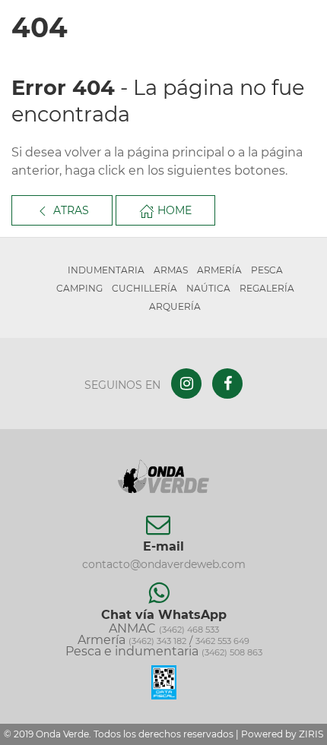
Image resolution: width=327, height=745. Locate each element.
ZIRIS (311, 734)
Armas (171, 270)
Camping (79, 288)
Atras (69, 210)
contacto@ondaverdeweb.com (164, 564)
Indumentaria (106, 270)
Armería (219, 270)
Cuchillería (144, 288)
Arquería (175, 306)
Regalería (267, 288)
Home (173, 210)
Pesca (267, 270)
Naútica (208, 288)
